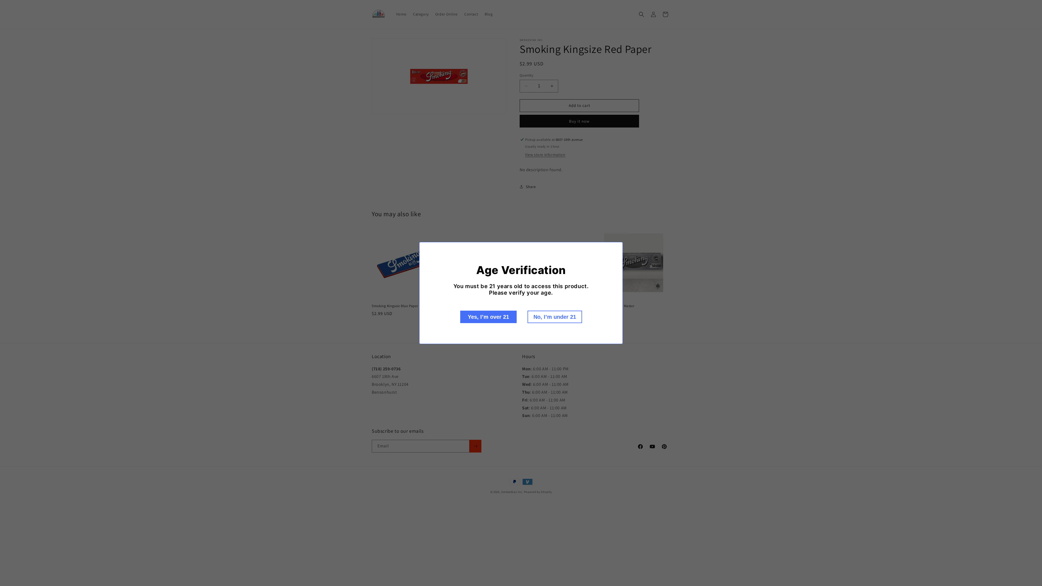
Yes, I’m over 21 (488, 317)
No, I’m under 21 (554, 317)
